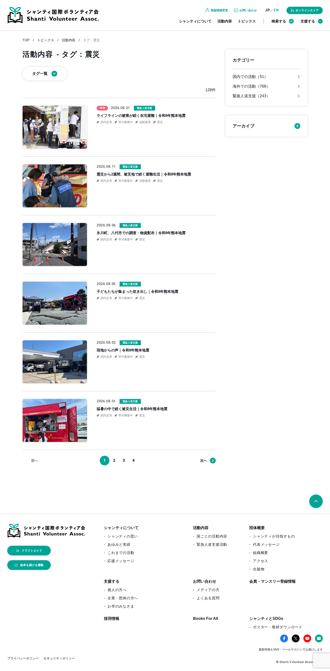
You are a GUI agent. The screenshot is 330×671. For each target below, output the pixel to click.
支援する (308, 21)
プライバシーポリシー (23, 658)
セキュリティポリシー (59, 658)
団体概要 (257, 528)
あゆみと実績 (119, 544)
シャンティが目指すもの (274, 536)
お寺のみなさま (121, 606)
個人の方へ (117, 590)
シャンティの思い (123, 536)
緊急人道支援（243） (251, 96)
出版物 (258, 569)
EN (276, 10)
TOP (25, 40)
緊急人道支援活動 (212, 544)
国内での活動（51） (250, 77)
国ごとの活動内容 (212, 536)
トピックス (247, 21)
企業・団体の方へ (123, 598)
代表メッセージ (266, 544)
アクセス (260, 561)
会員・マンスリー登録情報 (272, 581)
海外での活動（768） (251, 86)
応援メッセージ (121, 561)
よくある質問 (208, 598)
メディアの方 (208, 590)
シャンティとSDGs (266, 618)
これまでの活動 (121, 553)
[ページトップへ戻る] (316, 501)
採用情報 (111, 618)
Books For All (205, 618)
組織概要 (260, 553)
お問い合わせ (204, 581)
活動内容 (224, 21)
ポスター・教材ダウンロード (277, 627)
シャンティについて (195, 21)
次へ (203, 460)
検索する (279, 21)
